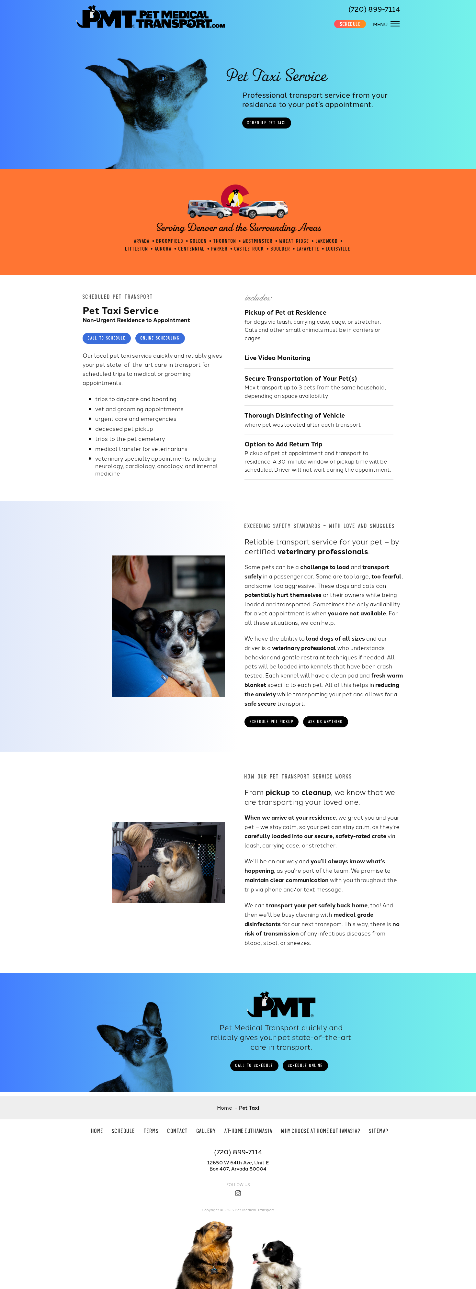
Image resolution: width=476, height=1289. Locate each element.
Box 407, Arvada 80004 (238, 1168)
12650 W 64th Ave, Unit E (238, 1162)
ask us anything (325, 721)
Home (97, 1130)
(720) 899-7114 (374, 8)
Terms (151, 1130)
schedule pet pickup (271, 721)
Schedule (350, 23)
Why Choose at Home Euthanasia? (321, 1130)
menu (380, 24)
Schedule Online (305, 1065)
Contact (177, 1130)
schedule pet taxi (266, 122)
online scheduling (160, 338)
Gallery (206, 1130)
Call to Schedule (107, 338)
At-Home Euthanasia (248, 1130)
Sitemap (379, 1130)
